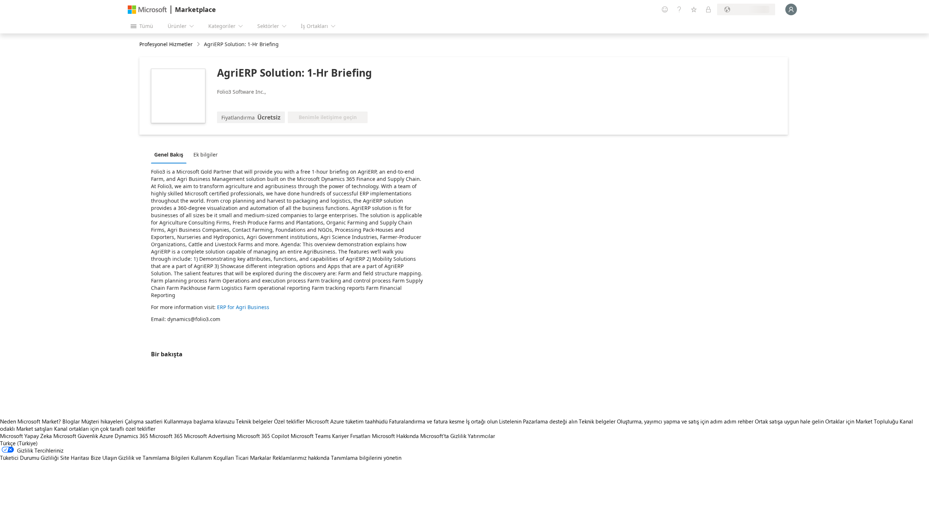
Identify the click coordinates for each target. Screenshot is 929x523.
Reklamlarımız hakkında (301, 457)
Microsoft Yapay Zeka (26, 435)
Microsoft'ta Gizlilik (443, 435)
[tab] (170, 154)
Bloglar (71, 421)
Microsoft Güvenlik (75, 435)
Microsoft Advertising (210, 435)
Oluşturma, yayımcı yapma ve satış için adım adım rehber (685, 421)
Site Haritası (74, 457)
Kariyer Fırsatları (351, 435)
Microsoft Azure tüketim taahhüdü (347, 421)
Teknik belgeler (254, 421)
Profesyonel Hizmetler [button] (166, 44)
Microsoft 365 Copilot (263, 435)
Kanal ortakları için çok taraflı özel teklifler (104, 428)
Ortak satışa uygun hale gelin (789, 421)
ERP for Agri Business (243, 307)
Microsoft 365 (166, 435)
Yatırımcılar (481, 435)
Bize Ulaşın (104, 457)
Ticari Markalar (253, 457)
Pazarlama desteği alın (550, 421)
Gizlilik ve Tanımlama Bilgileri (153, 457)
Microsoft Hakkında (395, 435)
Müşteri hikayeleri (102, 421)
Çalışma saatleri (144, 421)
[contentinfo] (199, 44)
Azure (106, 435)
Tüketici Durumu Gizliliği (29, 457)
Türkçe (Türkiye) (19, 443)
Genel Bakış (168, 154)
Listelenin (510, 421)
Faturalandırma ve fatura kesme (426, 421)
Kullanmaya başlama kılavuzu (199, 421)
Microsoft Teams (311, 435)
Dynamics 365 (131, 435)
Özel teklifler (289, 421)
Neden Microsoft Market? (30, 421)
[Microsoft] (147, 9)
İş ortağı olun (482, 421)
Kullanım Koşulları (212, 457)
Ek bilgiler (205, 154)
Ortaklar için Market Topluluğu (861, 421)
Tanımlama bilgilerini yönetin (366, 457)
